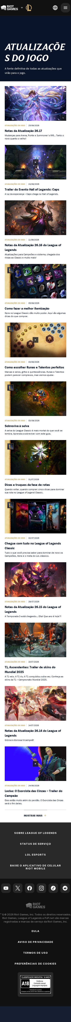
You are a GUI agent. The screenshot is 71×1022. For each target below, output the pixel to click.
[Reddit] (65, 888)
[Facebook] (29, 888)
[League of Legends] (29, 8)
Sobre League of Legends (35, 832)
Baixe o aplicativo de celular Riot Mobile (35, 867)
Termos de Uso (35, 952)
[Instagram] (41, 888)
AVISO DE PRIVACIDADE (35, 941)
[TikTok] (53, 888)
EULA (35, 931)
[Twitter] (17, 888)
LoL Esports (35, 854)
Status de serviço (35, 843)
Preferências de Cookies (35, 963)
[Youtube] (6, 888)
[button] (35, 113)
